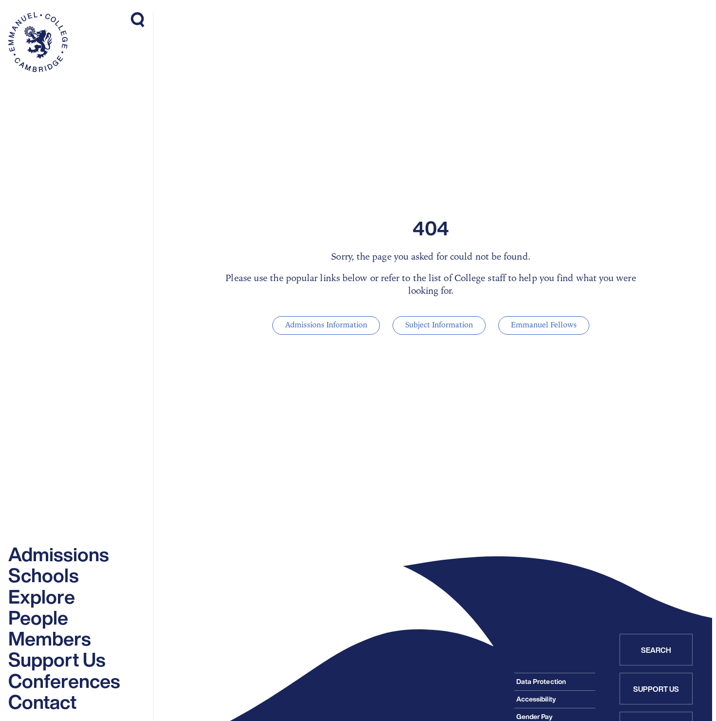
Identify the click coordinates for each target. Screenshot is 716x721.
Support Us (656, 688)
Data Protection (541, 681)
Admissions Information (326, 325)
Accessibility (536, 699)
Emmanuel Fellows (544, 325)
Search (656, 650)
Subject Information (439, 325)
